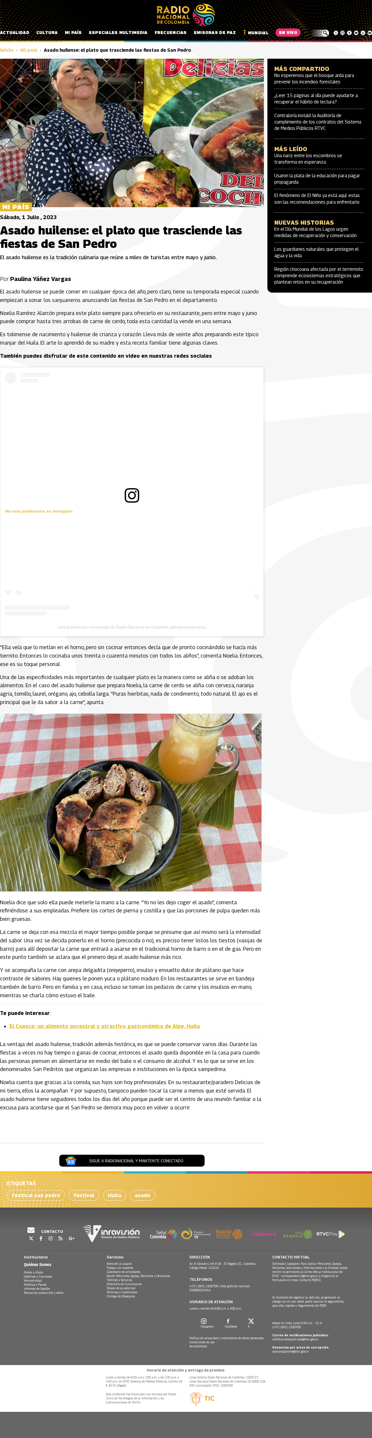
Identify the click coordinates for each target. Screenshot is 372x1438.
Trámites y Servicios (119, 1280)
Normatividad (33, 1280)
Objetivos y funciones (38, 1276)
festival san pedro (36, 1195)
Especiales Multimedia (118, 32)
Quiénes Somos (37, 1264)
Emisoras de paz (215, 32)
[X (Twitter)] (336, 32)
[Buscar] (319, 33)
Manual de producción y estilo (43, 1292)
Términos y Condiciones (122, 1292)
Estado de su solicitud (121, 1288)
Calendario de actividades (123, 1272)
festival (84, 1195)
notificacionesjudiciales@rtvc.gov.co (295, 1339)
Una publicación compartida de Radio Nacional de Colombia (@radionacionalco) (132, 627)
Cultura (47, 32)
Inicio (7, 50)
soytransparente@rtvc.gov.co (290, 1351)
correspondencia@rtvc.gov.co (299, 1276)
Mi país (73, 32)
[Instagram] (342, 32)
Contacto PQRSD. (310, 1280)
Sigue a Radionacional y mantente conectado (136, 1160)
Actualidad (14, 32)
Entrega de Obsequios (121, 1296)
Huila (114, 1195)
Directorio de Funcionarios (124, 1284)
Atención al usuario (119, 1263)
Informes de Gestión (37, 1288)
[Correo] (370, 32)
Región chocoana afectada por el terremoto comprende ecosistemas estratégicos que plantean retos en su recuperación (318, 275)
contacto (51, 1231)
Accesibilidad (198, 1346)
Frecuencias (171, 32)
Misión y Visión (33, 1272)
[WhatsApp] (363, 32)
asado (142, 1195)
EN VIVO (288, 32)
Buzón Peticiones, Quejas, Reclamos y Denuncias (138, 1276)
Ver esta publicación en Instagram (38, 511)
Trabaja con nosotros (120, 1267)
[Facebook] (349, 32)
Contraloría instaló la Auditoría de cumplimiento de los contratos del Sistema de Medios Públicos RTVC (317, 122)
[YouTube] (356, 32)
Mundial (258, 32)
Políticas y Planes (35, 1284)
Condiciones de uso (201, 1342)
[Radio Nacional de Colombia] (186, 15)
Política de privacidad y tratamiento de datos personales (226, 1338)
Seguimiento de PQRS (312, 1305)
